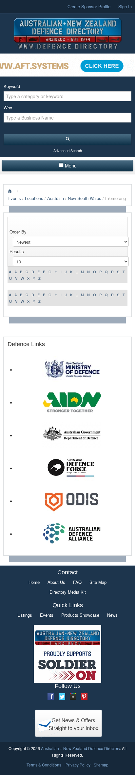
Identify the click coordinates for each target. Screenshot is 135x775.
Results (17, 251)
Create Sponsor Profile (89, 6)
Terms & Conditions (44, 764)
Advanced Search (67, 150)
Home (34, 582)
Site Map (97, 582)
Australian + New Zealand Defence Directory (80, 748)
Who (8, 107)
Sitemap (101, 764)
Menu (71, 165)
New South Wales (85, 198)
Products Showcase (80, 615)
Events (14, 198)
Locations (34, 198)
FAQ (77, 582)
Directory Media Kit (67, 592)
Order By (18, 232)
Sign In (125, 6)
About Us (56, 582)
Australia (55, 198)
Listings (24, 615)
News (112, 615)
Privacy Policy (78, 764)
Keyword (12, 86)
